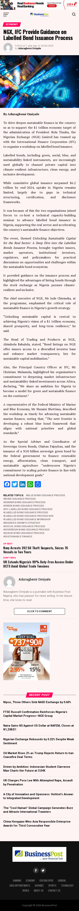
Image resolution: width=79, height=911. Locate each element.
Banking (17, 880)
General (62, 880)
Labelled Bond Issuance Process (26, 512)
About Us (39, 890)
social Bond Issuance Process (25, 526)
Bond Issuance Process (20, 499)
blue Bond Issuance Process (46, 495)
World (25, 890)
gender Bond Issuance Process (25, 502)
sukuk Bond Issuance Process (24, 533)
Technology (67, 885)
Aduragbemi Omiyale (29, 48)
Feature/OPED (46, 880)
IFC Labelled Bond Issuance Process (28, 509)
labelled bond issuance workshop (28, 519)
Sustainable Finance (18, 536)
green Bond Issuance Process (24, 506)
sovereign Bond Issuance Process (27, 529)
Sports (52, 885)
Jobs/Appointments (19, 885)
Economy (30, 880)
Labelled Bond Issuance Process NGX (29, 516)
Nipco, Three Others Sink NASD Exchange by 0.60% (37, 702)
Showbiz (39, 885)
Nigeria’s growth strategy (22, 523)
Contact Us (54, 890)
